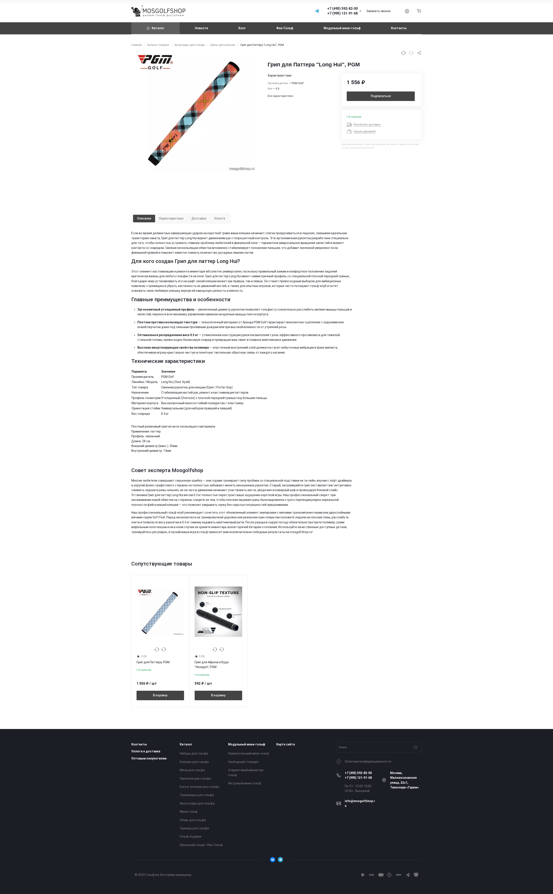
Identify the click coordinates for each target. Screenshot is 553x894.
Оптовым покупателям (149, 758)
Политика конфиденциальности (368, 761)
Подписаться (381, 96)
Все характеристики (280, 96)
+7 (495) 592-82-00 (358, 773)
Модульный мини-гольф (246, 744)
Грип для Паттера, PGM (153, 662)
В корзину (160, 695)
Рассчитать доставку (367, 124)
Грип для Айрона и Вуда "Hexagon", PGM (212, 665)
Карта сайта (285, 744)
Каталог (186, 744)
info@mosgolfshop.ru (360, 803)
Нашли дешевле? (365, 131)
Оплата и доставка (145, 751)
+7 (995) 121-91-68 (358, 777)
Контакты (139, 744)
